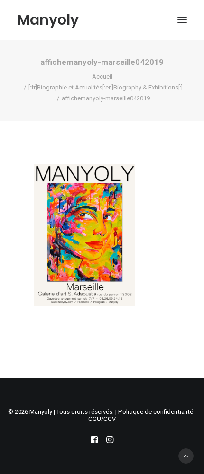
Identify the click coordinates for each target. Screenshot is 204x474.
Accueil (102, 76)
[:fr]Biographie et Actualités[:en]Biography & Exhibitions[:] (105, 87)
